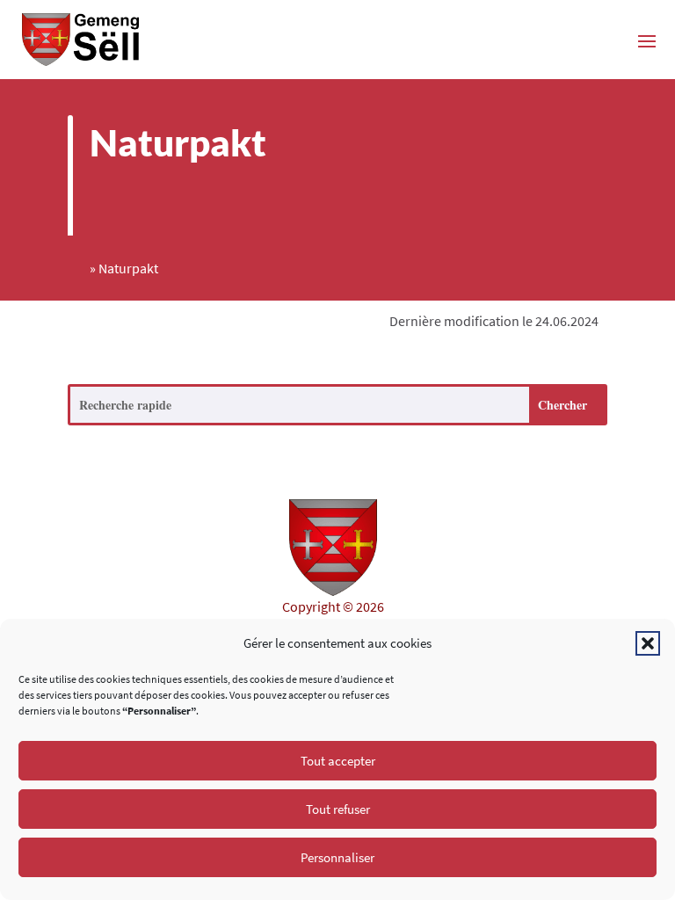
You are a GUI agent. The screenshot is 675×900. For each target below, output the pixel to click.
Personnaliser (337, 857)
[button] (648, 643)
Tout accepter (338, 760)
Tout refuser (338, 809)
